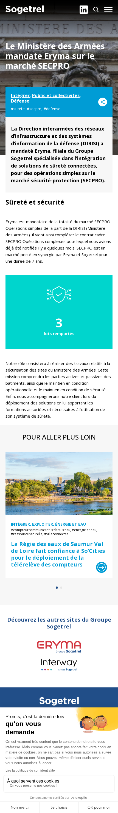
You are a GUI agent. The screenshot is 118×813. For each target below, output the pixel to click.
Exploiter (42, 524)
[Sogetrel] (24, 9)
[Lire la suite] (101, 567)
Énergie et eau (70, 524)
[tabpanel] (59, 515)
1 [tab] (57, 588)
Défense (20, 101)
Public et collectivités (56, 95)
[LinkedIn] (84, 9)
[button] (108, 9)
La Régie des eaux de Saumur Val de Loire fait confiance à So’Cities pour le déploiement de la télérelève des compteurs (58, 554)
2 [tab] (61, 588)
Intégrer (20, 95)
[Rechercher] (96, 9)
